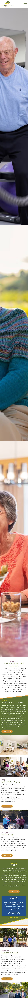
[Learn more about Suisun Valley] (7, 979)
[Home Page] (7, 4)
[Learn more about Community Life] (7, 806)
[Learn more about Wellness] (7, 855)
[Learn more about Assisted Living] (14, 913)
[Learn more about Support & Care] (14, 891)
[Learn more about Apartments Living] (7, 731)
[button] (25, 4)
